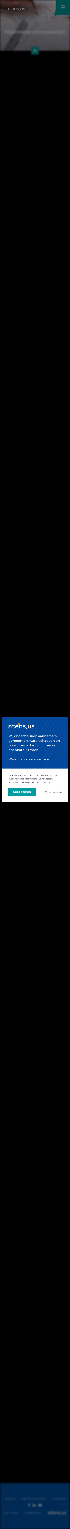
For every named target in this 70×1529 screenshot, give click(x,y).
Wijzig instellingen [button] (54, 792)
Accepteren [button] (22, 792)
